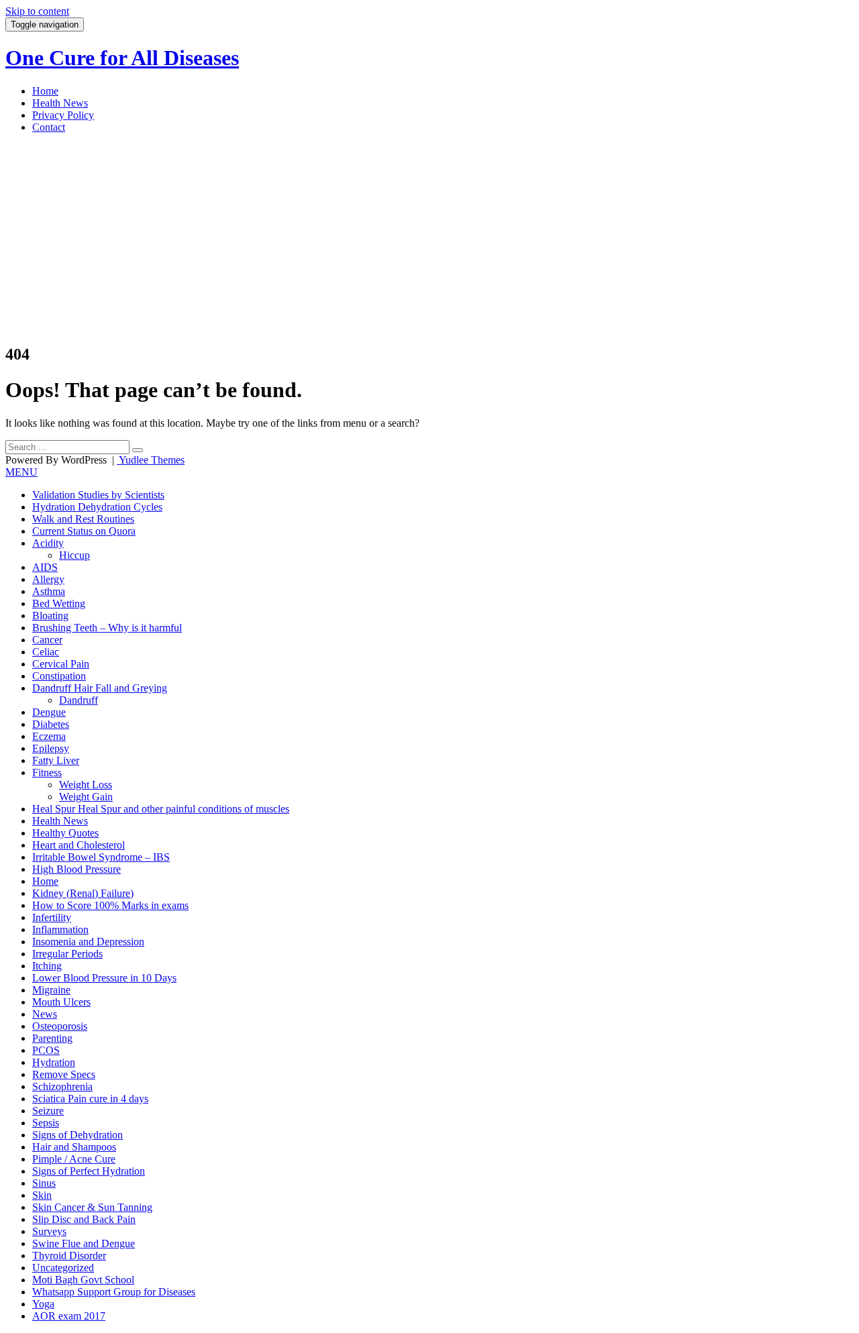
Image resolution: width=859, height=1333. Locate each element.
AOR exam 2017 (68, 1316)
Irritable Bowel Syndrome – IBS (101, 857)
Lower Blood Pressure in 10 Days (104, 977)
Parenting (52, 1038)
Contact (48, 127)
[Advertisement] (429, 238)
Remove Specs (63, 1074)
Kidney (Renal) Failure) (83, 893)
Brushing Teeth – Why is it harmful (107, 627)
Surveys (49, 1231)
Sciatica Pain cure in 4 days (90, 1098)
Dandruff (78, 700)
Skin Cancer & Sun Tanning (92, 1207)
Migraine (51, 990)
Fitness (47, 772)
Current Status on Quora (84, 531)
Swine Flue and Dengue (83, 1243)
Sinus (44, 1183)
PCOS (46, 1050)
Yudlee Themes (151, 460)
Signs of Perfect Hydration (88, 1171)
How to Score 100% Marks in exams (110, 905)
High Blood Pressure (76, 869)
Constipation (59, 676)
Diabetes (50, 724)
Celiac (45, 651)
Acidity (48, 543)
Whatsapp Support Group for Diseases (113, 1291)
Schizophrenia (62, 1086)
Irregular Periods (67, 953)
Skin (42, 1195)
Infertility (51, 917)
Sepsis (45, 1122)
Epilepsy (50, 748)
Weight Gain (86, 796)
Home (45, 91)
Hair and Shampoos (74, 1147)
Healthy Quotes (65, 833)
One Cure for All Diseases (122, 58)
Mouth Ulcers (61, 1002)
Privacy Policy (63, 115)
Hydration (53, 1062)
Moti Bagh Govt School (83, 1279)
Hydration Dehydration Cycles (97, 507)
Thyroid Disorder (69, 1255)
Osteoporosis (59, 1026)
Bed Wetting (58, 603)
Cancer (47, 639)
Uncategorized (63, 1267)
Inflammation (60, 929)
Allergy (48, 579)
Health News (60, 103)
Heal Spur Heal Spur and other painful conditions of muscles (160, 808)
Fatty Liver (55, 760)
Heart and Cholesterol (78, 845)
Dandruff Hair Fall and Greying (99, 688)
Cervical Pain (60, 664)
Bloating (50, 615)
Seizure (48, 1110)
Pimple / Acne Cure (73, 1159)
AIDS (45, 567)
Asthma (48, 591)
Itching (47, 965)
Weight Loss (85, 784)
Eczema (49, 736)
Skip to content (37, 11)
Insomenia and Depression (88, 941)
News (44, 1014)
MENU (21, 472)
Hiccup (74, 555)
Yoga (43, 1304)
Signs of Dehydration (77, 1134)
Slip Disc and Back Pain (84, 1219)
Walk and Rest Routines (83, 519)
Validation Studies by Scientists (98, 494)
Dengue (49, 712)
